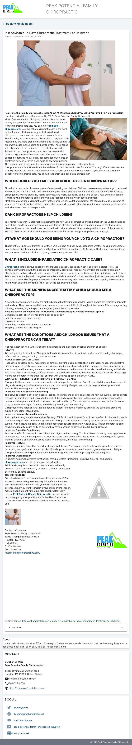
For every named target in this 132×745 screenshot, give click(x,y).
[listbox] (66, 720)
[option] (66, 707)
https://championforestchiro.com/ (22, 552)
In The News (15, 627)
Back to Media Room (19, 23)
